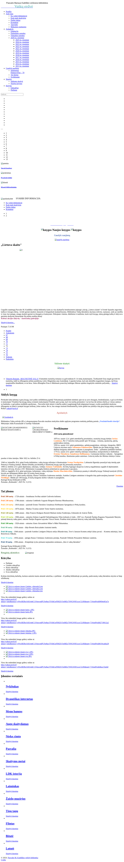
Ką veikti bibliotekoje (19, 16)
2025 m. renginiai (22, 40)
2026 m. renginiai (17, 38)
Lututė (10, 848)
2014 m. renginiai (22, 64)
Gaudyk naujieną (12, 68)
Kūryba (9, 86)
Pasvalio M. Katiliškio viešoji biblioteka (23, 858)
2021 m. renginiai (22, 49)
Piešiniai (14, 90)
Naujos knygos (16, 84)
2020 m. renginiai (22, 51)
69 (7, 339)
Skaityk (9, 79)
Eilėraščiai (15, 88)
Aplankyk (9, 29)
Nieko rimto (13, 736)
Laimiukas (12, 786)
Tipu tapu (12, 811)
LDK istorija (14, 773)
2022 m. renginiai (22, 46)
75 (7, 353)
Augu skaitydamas (17, 723)
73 (7, 348)
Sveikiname (15, 77)
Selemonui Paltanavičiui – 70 (17, 71)
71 (7, 344)
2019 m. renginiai (22, 53)
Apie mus (9, 14)
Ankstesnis (10, 333)
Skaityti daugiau (12, 692)
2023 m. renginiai (22, 44)
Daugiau (119, 486)
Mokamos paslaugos (18, 27)
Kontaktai (14, 22)
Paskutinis (10, 359)
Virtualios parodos (18, 36)
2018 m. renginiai (22, 55)
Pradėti (8, 331)
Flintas (10, 823)
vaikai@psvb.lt (12, 408)
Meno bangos (14, 711)
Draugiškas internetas (19, 698)
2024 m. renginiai (22, 42)
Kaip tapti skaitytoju (18, 18)
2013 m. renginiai (22, 66)
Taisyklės (14, 25)
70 (7, 342)
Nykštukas (12, 686)
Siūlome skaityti (17, 81)
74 (7, 350)
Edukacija (14, 31)
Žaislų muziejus (15, 798)
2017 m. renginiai (22, 57)
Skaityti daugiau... (8, 323)
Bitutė (9, 836)
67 (7, 335)
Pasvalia (11, 748)
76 (7, 355)
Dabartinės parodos (18, 33)
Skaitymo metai (15, 761)
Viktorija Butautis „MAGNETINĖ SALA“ (22, 379)
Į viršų (3, 860)
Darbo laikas (15, 20)
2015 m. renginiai (22, 62)
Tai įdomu (14, 75)
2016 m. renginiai (22, 60)
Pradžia (9, 12)
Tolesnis (9, 357)
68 (7, 337)
